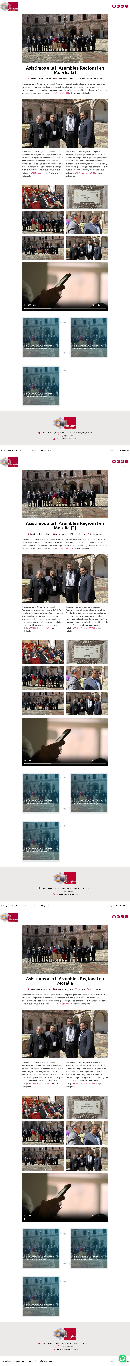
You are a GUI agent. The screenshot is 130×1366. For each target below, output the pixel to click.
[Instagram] (118, 6)
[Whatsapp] (126, 6)
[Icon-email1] (122, 6)
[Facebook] (114, 6)
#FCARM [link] (55, 93)
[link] (66, 93)
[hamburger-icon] (127, 9)
